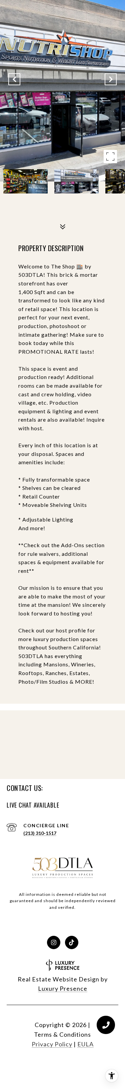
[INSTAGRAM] (53, 942)
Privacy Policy (52, 1044)
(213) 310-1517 (39, 833)
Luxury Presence (62, 988)
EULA (85, 1044)
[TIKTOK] (71, 942)
